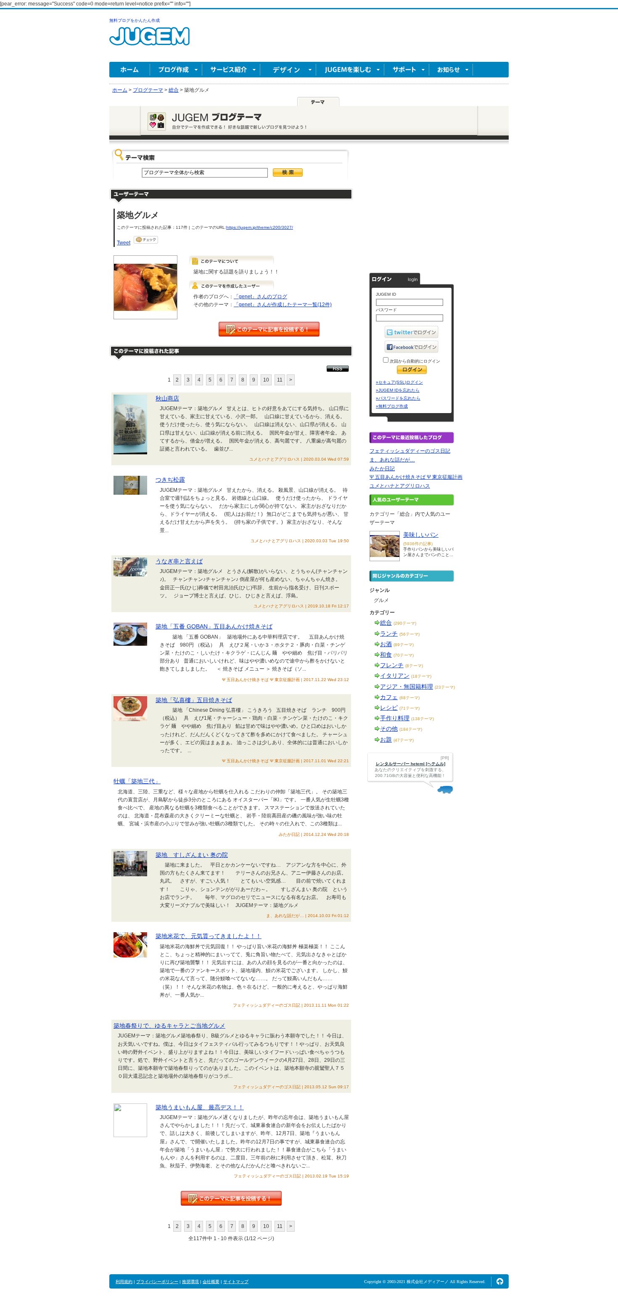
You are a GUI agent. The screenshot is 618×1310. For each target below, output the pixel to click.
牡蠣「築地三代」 (137, 781)
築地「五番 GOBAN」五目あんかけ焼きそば (214, 626)
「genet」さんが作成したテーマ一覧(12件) (283, 305)
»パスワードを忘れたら (398, 398)
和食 (386, 654)
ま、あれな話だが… (392, 460)
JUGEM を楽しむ (350, 69)
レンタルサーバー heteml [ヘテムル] (410, 763)
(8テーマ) (414, 665)
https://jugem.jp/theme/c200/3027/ (259, 227)
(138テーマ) (422, 718)
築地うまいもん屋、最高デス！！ (200, 1107)
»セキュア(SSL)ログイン (399, 382)
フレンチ (392, 665)
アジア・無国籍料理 (406, 686)
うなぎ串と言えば (179, 561)
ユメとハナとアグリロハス (400, 486)
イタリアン (394, 675)
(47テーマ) (404, 740)
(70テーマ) (404, 655)
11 (280, 380)
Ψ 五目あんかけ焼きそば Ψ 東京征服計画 (416, 477)
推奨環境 (190, 1281)
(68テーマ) (409, 697)
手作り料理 (394, 718)
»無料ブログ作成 (392, 406)
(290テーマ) (405, 623)
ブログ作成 (176, 69)
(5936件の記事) (418, 543)
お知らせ (451, 69)
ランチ (389, 633)
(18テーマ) (421, 676)
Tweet (123, 243)
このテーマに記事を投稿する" (231, 1198)
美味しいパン (420, 534)
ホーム (129, 69)
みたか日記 (382, 469)
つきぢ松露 (170, 479)
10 (266, 380)
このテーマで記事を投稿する (269, 329)
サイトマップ (235, 1281)
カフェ (389, 697)
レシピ (389, 707)
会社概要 (211, 1281)
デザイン (288, 69)
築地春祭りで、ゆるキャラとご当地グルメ (169, 1025)
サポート (406, 69)
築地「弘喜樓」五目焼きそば (194, 700)
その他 (389, 728)
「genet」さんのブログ (260, 297)
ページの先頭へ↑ (500, 1281)
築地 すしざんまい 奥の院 (192, 854)
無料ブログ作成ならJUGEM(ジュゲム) (149, 41)
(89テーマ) (404, 644)
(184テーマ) (410, 729)
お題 (386, 739)
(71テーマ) (409, 708)
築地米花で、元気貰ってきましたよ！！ (208, 936)
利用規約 (124, 1281)
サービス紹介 (231, 69)
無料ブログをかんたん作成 (134, 20)
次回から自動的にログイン (414, 361)
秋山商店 (167, 398)
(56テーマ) (409, 634)
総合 (386, 622)
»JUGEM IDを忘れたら (398, 390)
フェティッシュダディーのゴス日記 (410, 451)
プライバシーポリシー (157, 1281)
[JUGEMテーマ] (318, 101)
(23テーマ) (445, 687)
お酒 (386, 644)
